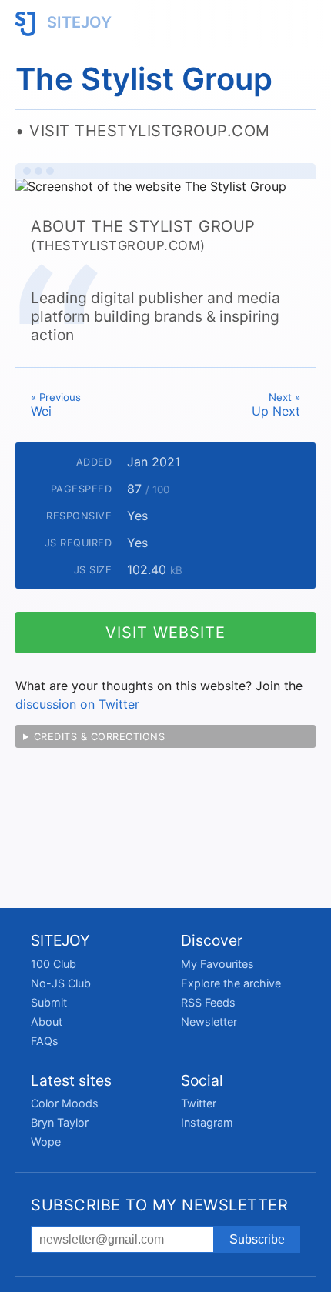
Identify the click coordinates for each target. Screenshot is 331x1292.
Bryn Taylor (60, 1122)
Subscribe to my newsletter (159, 1205)
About (46, 1021)
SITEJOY (77, 22)
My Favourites (217, 963)
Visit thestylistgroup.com (149, 131)
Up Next (276, 405)
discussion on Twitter (77, 704)
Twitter (198, 1103)
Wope (46, 1141)
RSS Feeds (208, 1002)
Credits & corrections (100, 737)
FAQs (45, 1040)
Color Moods (65, 1103)
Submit (49, 1002)
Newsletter (209, 1021)
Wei (56, 405)
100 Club (53, 963)
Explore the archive (231, 983)
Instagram (207, 1122)
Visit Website (165, 632)
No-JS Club (61, 983)
